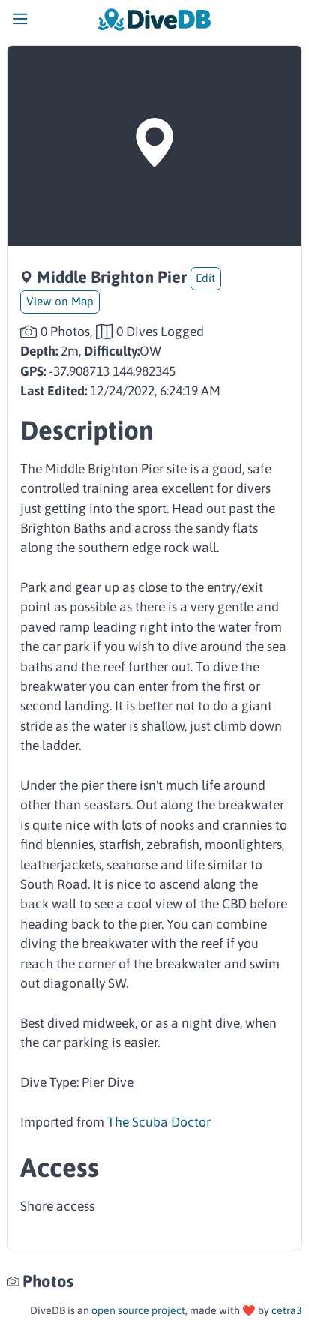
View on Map (60, 301)
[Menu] (20, 23)
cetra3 (287, 1310)
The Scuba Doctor (159, 1122)
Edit (205, 278)
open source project (138, 1310)
